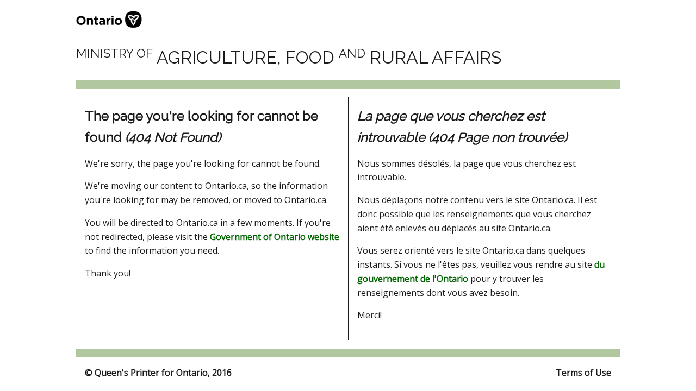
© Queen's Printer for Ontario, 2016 (158, 373)
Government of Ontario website (274, 237)
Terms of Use (583, 373)
